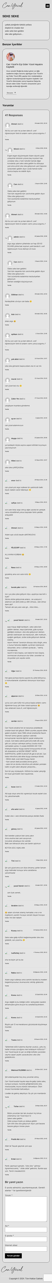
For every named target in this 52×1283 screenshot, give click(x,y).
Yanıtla (7, 139)
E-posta (9, 1236)
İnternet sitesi (11, 1245)
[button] (48, 6)
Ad (7, 1226)
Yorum (8, 1195)
